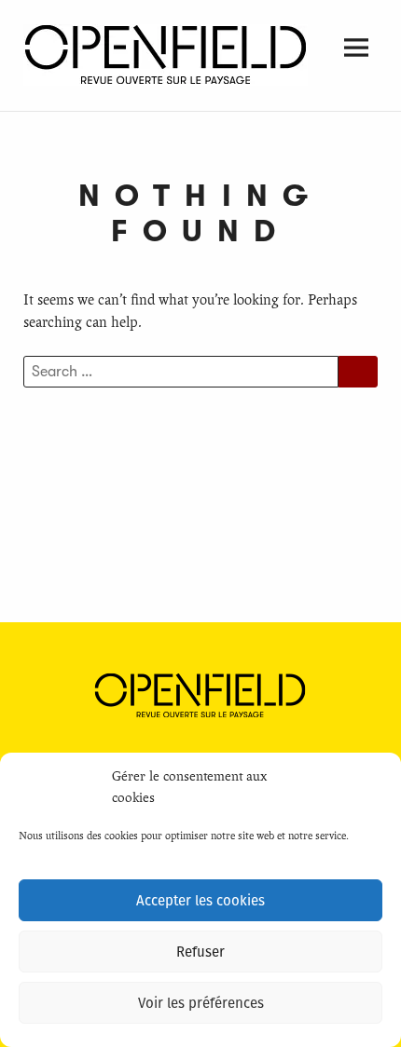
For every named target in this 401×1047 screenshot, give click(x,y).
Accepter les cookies (200, 900)
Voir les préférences (201, 1003)
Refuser (200, 952)
